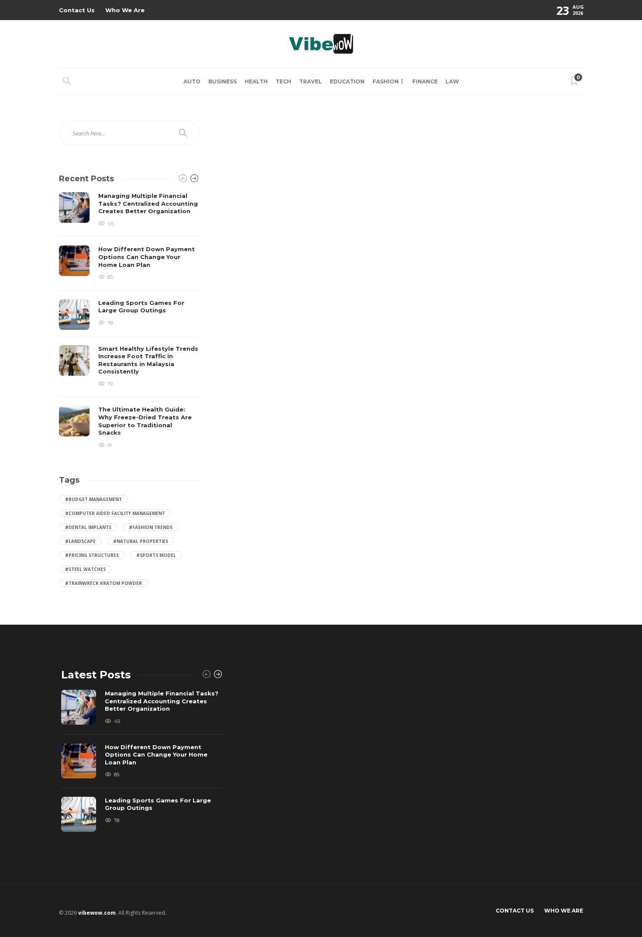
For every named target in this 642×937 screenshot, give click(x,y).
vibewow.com (97, 912)
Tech (283, 81)
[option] (129, 320)
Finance (425, 81)
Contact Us (77, 10)
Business (222, 81)
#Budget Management (93, 499)
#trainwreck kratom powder (103, 583)
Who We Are (125, 10)
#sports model (156, 555)
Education (347, 81)
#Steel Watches (85, 569)
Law (452, 81)
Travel (310, 81)
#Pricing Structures (92, 555)
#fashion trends (151, 527)
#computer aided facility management (115, 513)
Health (256, 81)
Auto (191, 81)
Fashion (386, 81)
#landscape (80, 541)
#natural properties (140, 541)
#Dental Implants (88, 527)
